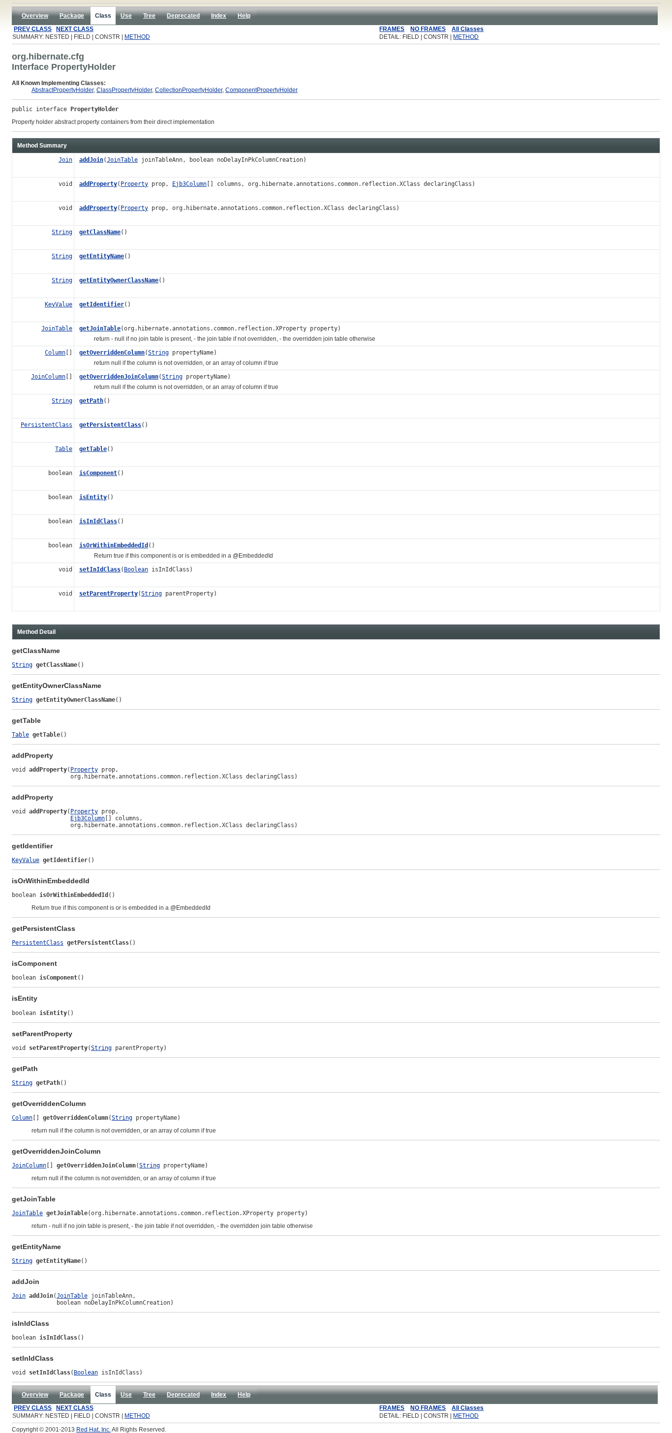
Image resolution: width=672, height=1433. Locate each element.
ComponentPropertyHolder (261, 90)
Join (65, 159)
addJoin (91, 159)
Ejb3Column (189, 183)
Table (63, 449)
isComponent (98, 473)
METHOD (137, 36)
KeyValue (58, 304)
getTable (93, 449)
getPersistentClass (110, 424)
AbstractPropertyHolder (62, 90)
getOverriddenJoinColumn (118, 376)
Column (55, 352)
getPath (91, 400)
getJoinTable (100, 328)
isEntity (93, 497)
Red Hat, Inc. (93, 1429)
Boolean (136, 569)
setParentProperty (108, 593)
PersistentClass (46, 424)
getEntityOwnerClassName (118, 280)
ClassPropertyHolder (124, 90)
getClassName (100, 232)
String (62, 232)
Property (134, 183)
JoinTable (122, 159)
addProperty (98, 183)
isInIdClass (98, 521)
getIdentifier (101, 304)
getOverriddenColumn (112, 352)
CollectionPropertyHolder (188, 90)
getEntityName (101, 256)
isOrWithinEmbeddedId (113, 545)
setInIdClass (100, 569)
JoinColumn (48, 376)
